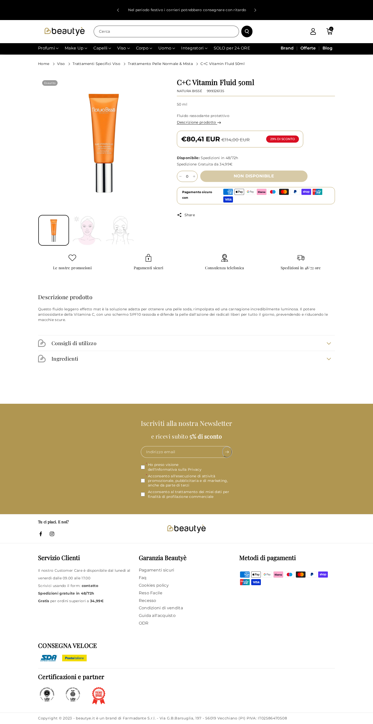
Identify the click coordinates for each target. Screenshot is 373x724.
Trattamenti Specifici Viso (97, 63)
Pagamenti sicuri (148, 267)
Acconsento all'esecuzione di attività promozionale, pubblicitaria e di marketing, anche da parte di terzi (188, 480)
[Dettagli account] (313, 31)
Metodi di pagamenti (267, 557)
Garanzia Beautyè (163, 557)
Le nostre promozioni (72, 267)
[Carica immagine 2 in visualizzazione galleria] (87, 230)
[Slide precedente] (118, 10)
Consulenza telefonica (224, 267)
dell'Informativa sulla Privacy (174, 469)
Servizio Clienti (59, 557)
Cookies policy (154, 585)
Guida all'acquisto (157, 615)
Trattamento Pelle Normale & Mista (161, 63)
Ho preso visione (174, 467)
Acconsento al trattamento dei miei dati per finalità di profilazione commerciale (188, 494)
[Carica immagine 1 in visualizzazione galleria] (53, 230)
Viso (61, 63)
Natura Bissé (189, 91)
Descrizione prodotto (197, 122)
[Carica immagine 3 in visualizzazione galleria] (120, 230)
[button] (329, 31)
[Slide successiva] (255, 10)
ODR (144, 623)
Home (44, 63)
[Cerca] (246, 31)
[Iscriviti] (227, 452)
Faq (143, 577)
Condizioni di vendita (161, 607)
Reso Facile (150, 593)
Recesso (147, 600)
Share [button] (189, 215)
